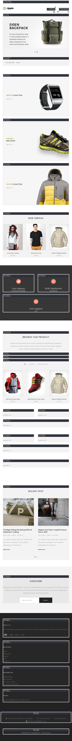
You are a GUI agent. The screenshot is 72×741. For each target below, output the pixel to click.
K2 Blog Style (7, 653)
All (25, 364)
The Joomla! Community (10, 684)
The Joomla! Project (9, 682)
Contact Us (6, 661)
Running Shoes (42, 364)
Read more (6, 549)
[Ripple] (10, 8)
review (14, 535)
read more (65, 629)
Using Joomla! (7, 679)
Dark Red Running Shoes (36, 399)
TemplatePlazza (35, 733)
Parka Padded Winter (59, 253)
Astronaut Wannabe (13, 399)
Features (5, 656)
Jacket (31, 364)
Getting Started (7, 677)
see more (9, 99)
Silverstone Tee (36, 253)
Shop (4, 658)
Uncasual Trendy (13, 253)
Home (5, 651)
